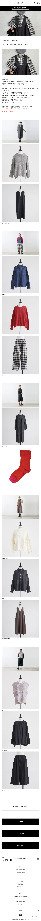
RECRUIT (20, 881)
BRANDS (20, 910)
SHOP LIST (21, 878)
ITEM (17, 41)
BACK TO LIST (20, 833)
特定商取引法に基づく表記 (20, 896)
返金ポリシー (20, 887)
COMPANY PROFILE (20, 899)
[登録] (38, 858)
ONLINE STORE (20, 870)
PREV (22, 822)
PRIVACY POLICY (20, 902)
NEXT (19, 845)
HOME (20, 867)
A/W (13, 41)
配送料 (20, 893)
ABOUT (20, 875)
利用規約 (20, 884)
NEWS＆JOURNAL (20, 872)
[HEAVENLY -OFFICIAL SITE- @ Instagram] (20, 915)
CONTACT (20, 904)
